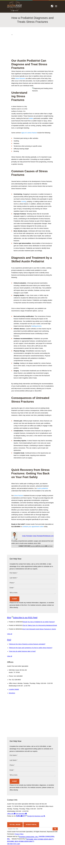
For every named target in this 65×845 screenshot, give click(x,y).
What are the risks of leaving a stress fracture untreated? (27, 644)
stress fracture (18, 495)
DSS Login (16, 844)
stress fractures (20, 78)
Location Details (14, 689)
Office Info (10, 813)
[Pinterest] (25, 816)
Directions (12, 693)
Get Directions (20, 813)
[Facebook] (16, 816)
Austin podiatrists (42, 488)
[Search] (55, 828)
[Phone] (52, 6)
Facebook (33, 546)
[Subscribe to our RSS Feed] (24, 617)
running (23, 201)
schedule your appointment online (33, 526)
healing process (36, 326)
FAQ (9, 640)
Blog (9, 617)
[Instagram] (23, 816)
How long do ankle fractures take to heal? (22, 651)
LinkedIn (42, 546)
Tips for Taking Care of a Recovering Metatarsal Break (40, 625)
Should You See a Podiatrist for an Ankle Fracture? (39, 622)
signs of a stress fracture (29, 133)
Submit (14, 599)
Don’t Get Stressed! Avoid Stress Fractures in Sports (39, 629)
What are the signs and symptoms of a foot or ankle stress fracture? (30, 648)
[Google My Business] (35, 816)
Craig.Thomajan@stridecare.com (43, 536)
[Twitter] (18, 816)
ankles (31, 118)
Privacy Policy (19, 834)
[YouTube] (22, 816)
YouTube (49, 546)
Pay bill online (15, 824)
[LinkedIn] (20, 816)
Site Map (10, 844)
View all (9, 634)
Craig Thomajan (27, 536)
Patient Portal (31, 824)
